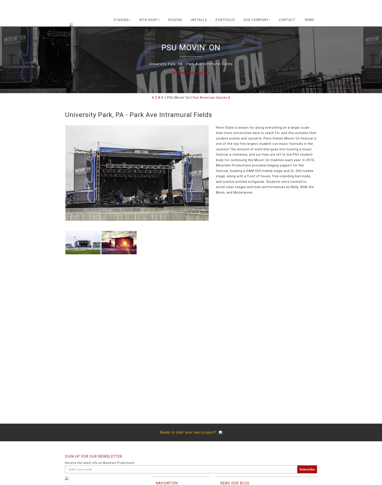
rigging (175, 20)
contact (287, 20)
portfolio (225, 20)
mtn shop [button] (148, 20)
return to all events (191, 73)
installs (199, 20)
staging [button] (121, 20)
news (309, 20)
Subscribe (307, 469)
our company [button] (255, 20)
